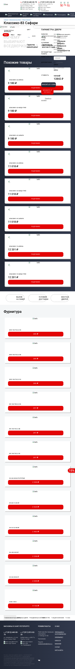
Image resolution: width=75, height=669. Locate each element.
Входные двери (22, 618)
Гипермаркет (59, 637)
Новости (58, 640)
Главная (6, 19)
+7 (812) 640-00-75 (29, 2)
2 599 (35, 482)
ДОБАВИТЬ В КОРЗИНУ (47, 91)
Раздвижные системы (35, 618)
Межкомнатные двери (15, 19)
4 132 (35, 606)
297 (35, 408)
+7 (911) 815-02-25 (47, 2)
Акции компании (57, 618)
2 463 (35, 532)
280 (35, 334)
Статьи (57, 647)
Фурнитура (46, 618)
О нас (68, 618)
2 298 (35, 556)
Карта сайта (59, 650)
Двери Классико (26, 19)
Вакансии (58, 643)
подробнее (35, 88)
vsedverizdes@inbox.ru (45, 644)
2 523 (35, 507)
